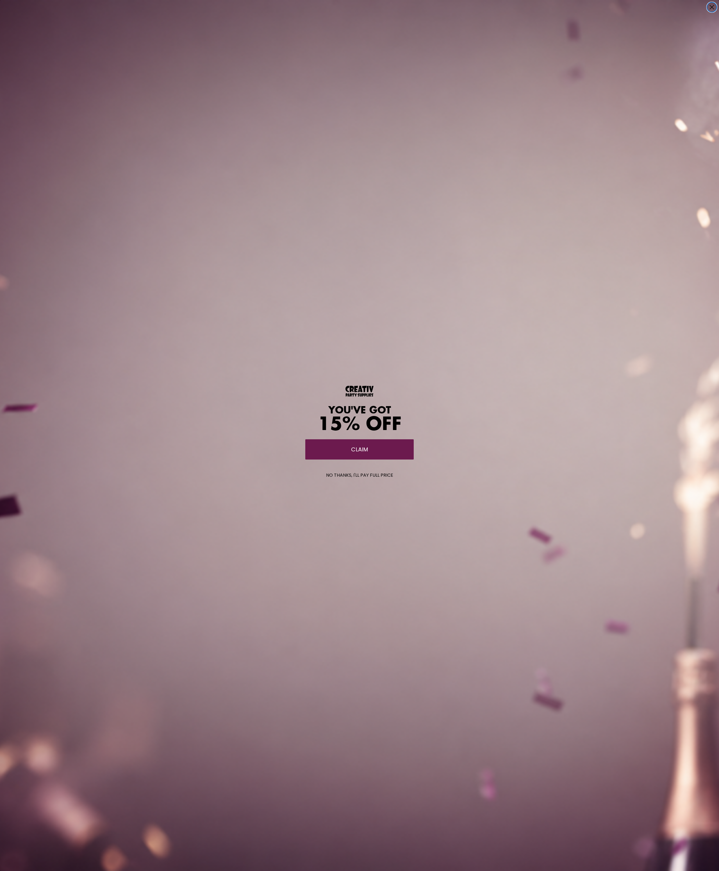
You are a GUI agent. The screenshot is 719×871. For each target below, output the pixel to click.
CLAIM (359, 449)
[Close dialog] (712, 7)
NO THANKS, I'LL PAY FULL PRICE (359, 475)
